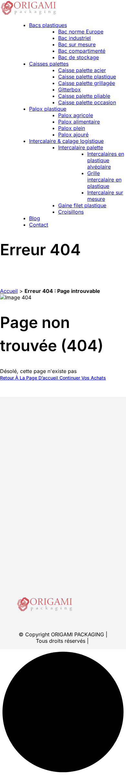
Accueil (9, 291)
